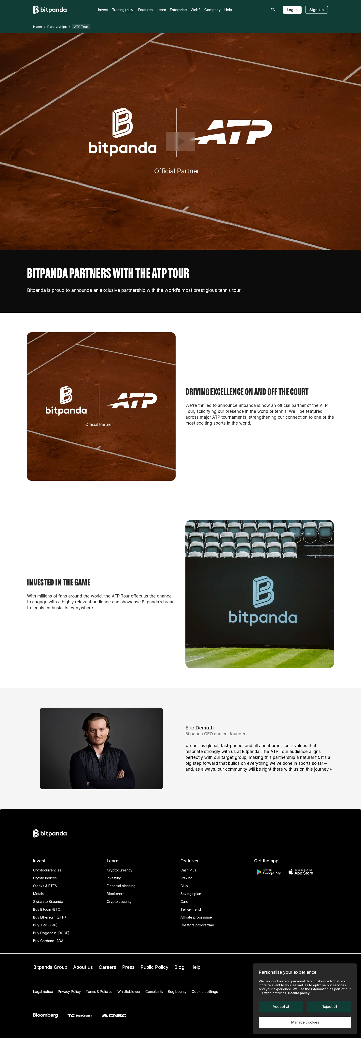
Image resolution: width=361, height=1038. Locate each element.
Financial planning (121, 886)
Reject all (329, 1006)
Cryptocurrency (119, 870)
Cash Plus (188, 870)
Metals (38, 894)
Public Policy (154, 967)
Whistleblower (128, 991)
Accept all (281, 1006)
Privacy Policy (69, 991)
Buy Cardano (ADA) (49, 941)
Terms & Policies (99, 991)
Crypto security (119, 901)
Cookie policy (299, 993)
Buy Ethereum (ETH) (49, 917)
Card (184, 901)
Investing (114, 878)
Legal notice (43, 991)
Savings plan (190, 894)
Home (37, 26)
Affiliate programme (196, 917)
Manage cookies (305, 1022)
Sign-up (316, 9)
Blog (179, 967)
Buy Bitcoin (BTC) (47, 909)
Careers (107, 967)
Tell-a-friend (190, 909)
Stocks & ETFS (45, 886)
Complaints (154, 991)
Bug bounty (177, 991)
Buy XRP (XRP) (45, 925)
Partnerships (57, 26)
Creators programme (197, 925)
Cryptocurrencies (47, 870)
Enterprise (178, 9)
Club (184, 886)
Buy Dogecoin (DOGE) (51, 933)
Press (128, 967)
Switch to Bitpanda (48, 901)
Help (195, 967)
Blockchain (116, 894)
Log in (292, 9)
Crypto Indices (45, 878)
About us (83, 967)
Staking (186, 878)
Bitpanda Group (50, 967)
